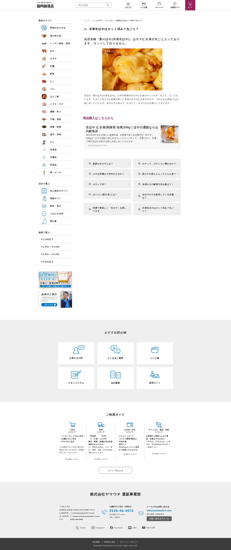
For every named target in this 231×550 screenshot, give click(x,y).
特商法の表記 (109, 542)
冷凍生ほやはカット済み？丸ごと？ (158, 209)
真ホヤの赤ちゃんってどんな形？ (159, 174)
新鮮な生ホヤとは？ (103, 164)
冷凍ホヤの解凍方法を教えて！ (158, 184)
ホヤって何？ (99, 184)
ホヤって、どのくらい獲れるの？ (159, 164)
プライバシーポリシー (129, 542)
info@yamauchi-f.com (83, 513)
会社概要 (96, 542)
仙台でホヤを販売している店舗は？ (158, 196)
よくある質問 (97, 20)
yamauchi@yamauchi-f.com (86, 516)
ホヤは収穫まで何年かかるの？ (108, 174)
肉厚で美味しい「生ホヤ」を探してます (110, 209)
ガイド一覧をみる (115, 471)
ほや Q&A (109, 20)
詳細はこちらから (73, 459)
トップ (86, 20)
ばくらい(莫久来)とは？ (105, 194)
